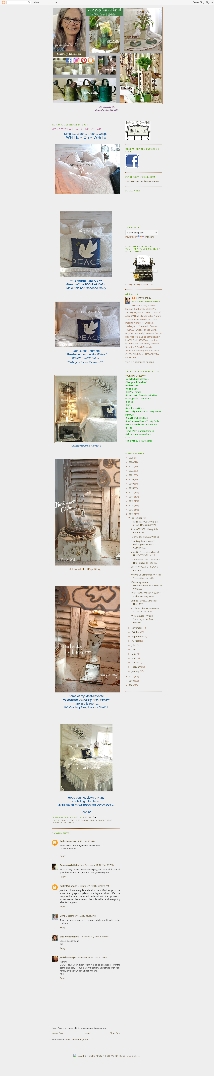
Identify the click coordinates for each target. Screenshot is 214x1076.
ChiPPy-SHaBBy (143, 298)
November (137, 627)
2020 (131, 479)
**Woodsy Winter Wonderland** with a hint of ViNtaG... (146, 585)
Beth (62, 841)
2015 (131, 501)
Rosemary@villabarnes (72, 865)
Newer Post (58, 1033)
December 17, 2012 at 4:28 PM (95, 936)
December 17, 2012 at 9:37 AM (99, 865)
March (135, 662)
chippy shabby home (101, 820)
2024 (131, 462)
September (137, 636)
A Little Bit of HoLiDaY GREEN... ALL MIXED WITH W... (146, 610)
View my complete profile (139, 362)
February (136, 666)
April (134, 658)
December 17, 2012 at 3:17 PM (81, 915)
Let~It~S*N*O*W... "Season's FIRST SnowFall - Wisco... (145, 561)
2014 (131, 505)
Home (87, 1033)
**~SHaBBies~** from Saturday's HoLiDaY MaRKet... (142, 619)
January (136, 671)
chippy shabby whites (64, 823)
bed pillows (67, 820)
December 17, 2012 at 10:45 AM (93, 885)
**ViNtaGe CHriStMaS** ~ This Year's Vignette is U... (146, 576)
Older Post (115, 1033)
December (137, 517)
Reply (63, 855)
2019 (131, 483)
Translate (149, 236)
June (134, 649)
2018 (131, 488)
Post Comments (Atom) (77, 1039)
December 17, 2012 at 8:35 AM (80, 841)
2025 (131, 457)
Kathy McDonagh (68, 885)
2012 (131, 514)
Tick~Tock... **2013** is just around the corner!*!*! (144, 523)
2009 (131, 685)
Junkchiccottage (68, 957)
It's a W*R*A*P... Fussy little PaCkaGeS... (144, 531)
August (135, 640)
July (134, 645)
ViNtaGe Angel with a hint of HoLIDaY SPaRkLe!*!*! (145, 553)
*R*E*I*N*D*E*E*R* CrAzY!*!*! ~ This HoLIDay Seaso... (146, 595)
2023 (131, 466)
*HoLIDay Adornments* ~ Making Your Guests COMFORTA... (143, 544)
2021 (131, 475)
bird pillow (82, 820)
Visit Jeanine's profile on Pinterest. (142, 181)
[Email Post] (94, 817)
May (134, 653)
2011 (131, 676)
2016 (131, 496)
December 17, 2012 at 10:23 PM (92, 957)
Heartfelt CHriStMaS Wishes (145, 536)
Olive (62, 915)
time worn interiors (69, 936)
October (136, 632)
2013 (131, 509)
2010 (131, 680)
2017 (131, 492)
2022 (131, 470)
